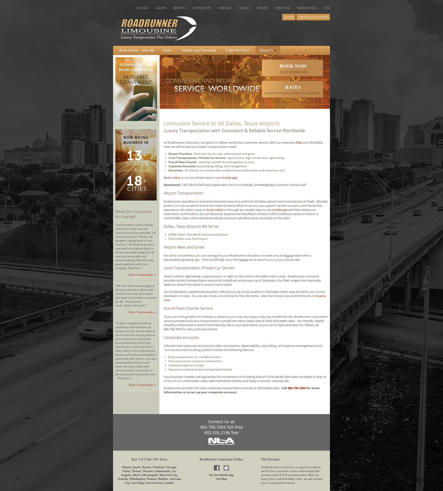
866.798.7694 (297, 388)
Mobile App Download (199, 50)
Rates (167, 50)
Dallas (127, 471)
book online (215, 210)
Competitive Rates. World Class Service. (293, 90)
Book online (172, 178)
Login (288, 17)
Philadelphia (137, 479)
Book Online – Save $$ (136, 50)
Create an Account (313, 17)
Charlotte (159, 467)
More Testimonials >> (143, 275)
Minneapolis (150, 475)
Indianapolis (163, 471)
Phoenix (152, 479)
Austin (137, 467)
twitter (226, 468)
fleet (299, 142)
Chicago (171, 467)
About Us (266, 50)
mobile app (229, 178)
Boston (146, 467)
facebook (217, 468)
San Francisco (155, 483)
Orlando (123, 479)
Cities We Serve (237, 50)
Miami (137, 475)
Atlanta (126, 467)
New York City (168, 475)
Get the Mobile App (221, 475)
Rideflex (163, 479)
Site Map (221, 479)
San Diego (137, 483)
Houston (148, 471)
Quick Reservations (293, 68)
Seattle (169, 483)
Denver (136, 471)
